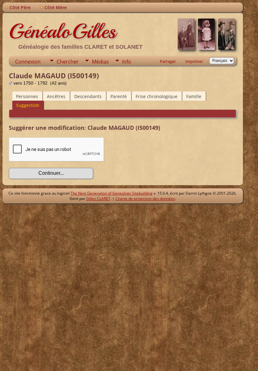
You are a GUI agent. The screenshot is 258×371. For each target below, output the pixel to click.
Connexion (28, 61)
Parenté (118, 96)
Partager (168, 61)
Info (126, 61)
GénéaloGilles (62, 31)
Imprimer (194, 61)
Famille (193, 96)
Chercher (68, 61)
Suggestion (27, 105)
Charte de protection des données (145, 198)
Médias (100, 61)
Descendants (88, 96)
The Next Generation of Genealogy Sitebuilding (111, 193)
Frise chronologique (156, 96)
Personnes (27, 96)
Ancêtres (56, 96)
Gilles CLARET (98, 198)
